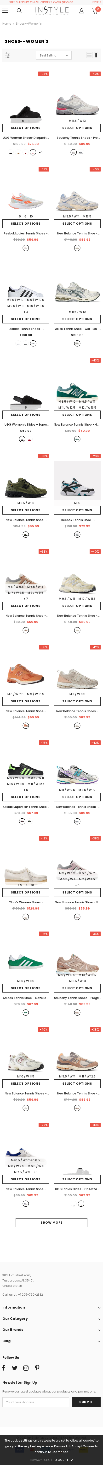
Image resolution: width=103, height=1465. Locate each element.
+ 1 (35, 1172)
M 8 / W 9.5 (35, 593)
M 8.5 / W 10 (15, 300)
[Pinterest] (37, 1368)
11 (28, 121)
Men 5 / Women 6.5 (25, 1160)
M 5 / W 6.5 (16, 587)
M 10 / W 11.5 (35, 306)
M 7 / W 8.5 (16, 593)
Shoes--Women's (29, 24)
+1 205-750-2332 (30, 1295)
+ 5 (25, 790)
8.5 (20, 885)
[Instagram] (26, 1368)
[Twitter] (14, 1368)
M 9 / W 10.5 (35, 300)
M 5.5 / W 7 (87, 873)
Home (6, 24)
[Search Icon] (24, 10)
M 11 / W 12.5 (66, 407)
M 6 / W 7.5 (15, 694)
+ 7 (25, 599)
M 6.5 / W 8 (35, 587)
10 (31, 216)
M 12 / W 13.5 (87, 407)
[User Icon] (81, 10)
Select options (25, 128)
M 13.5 (87, 216)
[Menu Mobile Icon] (5, 11)
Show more (51, 1222)
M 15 (77, 503)
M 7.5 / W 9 (22, 1172)
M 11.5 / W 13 (77, 121)
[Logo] (52, 11)
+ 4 (25, 312)
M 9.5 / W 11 (71, 216)
